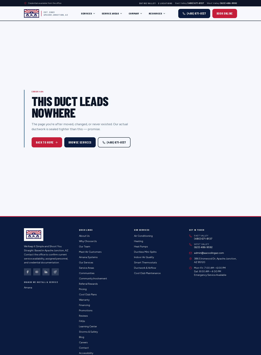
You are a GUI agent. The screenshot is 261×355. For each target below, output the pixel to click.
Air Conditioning (143, 235)
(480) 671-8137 (116, 142)
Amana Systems (88, 257)
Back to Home (45, 142)
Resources (155, 13)
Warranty (84, 299)
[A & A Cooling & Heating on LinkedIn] (46, 271)
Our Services (86, 262)
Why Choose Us (88, 241)
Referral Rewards (88, 283)
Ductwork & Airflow (145, 267)
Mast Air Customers (90, 251)
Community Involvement (93, 278)
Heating (138, 241)
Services (86, 13)
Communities (86, 273)
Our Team (84, 246)
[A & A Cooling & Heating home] (31, 13)
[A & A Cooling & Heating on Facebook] (27, 271)
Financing (84, 305)
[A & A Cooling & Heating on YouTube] (36, 271)
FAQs (82, 321)
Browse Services (80, 142)
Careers (83, 342)
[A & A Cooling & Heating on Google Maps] (55, 271)
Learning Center (88, 326)
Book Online (225, 13)
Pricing (83, 289)
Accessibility (86, 353)
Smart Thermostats (145, 262)
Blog (81, 337)
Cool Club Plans (88, 294)
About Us (84, 235)
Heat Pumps (141, 246)
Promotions (86, 310)
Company (134, 13)
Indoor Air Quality (144, 257)
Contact (84, 347)
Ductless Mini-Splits (145, 251)
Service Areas (110, 13)
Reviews (83, 315)
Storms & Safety (88, 331)
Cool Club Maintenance (147, 273)
